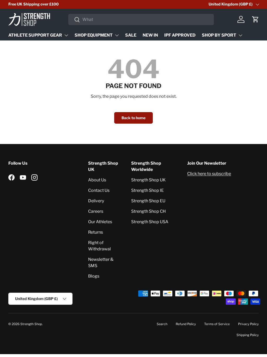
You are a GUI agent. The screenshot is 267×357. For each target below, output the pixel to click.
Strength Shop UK (148, 179)
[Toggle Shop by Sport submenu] (240, 35)
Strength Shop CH (148, 211)
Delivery (96, 200)
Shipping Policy (247, 335)
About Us (97, 179)
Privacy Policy (248, 324)
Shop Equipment (94, 35)
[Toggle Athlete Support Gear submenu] (66, 35)
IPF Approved (180, 35)
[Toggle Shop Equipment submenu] (117, 35)
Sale (130, 35)
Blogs (93, 276)
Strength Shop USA (149, 221)
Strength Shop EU (148, 200)
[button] (255, 19)
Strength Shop (31, 324)
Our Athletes (100, 221)
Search (162, 324)
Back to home (133, 118)
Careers (95, 211)
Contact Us (99, 190)
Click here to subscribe (209, 173)
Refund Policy (186, 324)
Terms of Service (217, 324)
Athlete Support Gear (35, 35)
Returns (95, 232)
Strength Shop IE (147, 190)
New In (150, 35)
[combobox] (141, 19)
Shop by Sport (219, 35)
